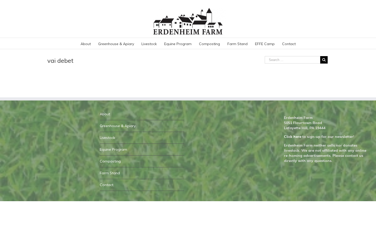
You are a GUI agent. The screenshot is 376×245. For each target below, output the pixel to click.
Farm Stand (110, 173)
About (105, 114)
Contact (106, 184)
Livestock (107, 137)
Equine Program (113, 149)
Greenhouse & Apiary (118, 126)
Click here (292, 136)
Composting (110, 161)
